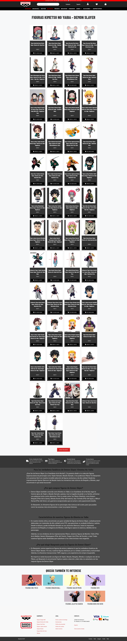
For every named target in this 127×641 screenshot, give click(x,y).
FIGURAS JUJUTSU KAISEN (74, 604)
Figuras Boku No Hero (42, 631)
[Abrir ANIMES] (81, 9)
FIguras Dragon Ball (41, 619)
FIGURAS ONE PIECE (31, 588)
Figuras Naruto (40, 628)
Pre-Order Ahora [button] (38, 53)
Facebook (90, 638)
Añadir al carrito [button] (55, 53)
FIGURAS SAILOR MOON (74, 588)
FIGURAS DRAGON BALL (53, 588)
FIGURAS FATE (95, 588)
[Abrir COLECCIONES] (91, 9)
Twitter (95, 638)
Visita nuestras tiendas (79, 628)
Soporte (76, 625)
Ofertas (38, 633)
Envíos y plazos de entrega (61, 619)
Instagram (99, 638)
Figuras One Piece (41, 624)
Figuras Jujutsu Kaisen (42, 626)
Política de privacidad (60, 624)
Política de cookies (59, 626)
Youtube (103, 638)
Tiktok (108, 638)
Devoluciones (58, 622)
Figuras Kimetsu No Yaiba (42, 622)
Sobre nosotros (58, 628)
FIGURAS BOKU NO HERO (95, 604)
